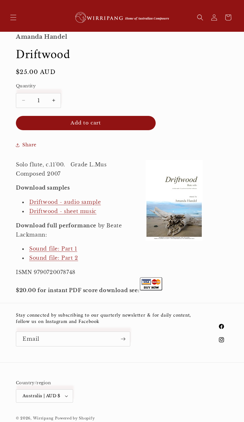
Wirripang (43, 418)
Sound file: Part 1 (53, 248)
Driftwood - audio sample (65, 202)
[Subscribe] (123, 339)
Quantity (26, 86)
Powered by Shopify (75, 418)
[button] (13, 17)
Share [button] (29, 145)
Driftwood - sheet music (63, 211)
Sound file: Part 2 (53, 258)
